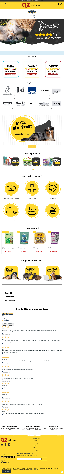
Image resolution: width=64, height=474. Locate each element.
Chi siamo (35, 440)
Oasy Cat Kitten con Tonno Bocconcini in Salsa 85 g (24, 249)
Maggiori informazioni (34, 469)
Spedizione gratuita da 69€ (10, 426)
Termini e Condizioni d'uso (39, 443)
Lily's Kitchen (35, 247)
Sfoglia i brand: (32, 83)
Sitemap (34, 447)
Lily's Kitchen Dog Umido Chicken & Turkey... (39, 249)
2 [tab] (32, 169)
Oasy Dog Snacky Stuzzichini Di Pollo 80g (8, 249)
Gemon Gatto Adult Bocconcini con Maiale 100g (54, 249)
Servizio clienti (53, 426)
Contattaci (35, 445)
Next (60, 163)
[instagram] (2, 444)
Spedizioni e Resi (36, 442)
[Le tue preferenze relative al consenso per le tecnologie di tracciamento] (62, 472)
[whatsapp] (9, 444)
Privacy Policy (36, 450)
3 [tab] (33, 169)
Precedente (4, 325)
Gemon (49, 247)
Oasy (3, 247)
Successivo (11, 325)
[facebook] (5, 444)
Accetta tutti (6, 471)
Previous (4, 163)
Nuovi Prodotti (32, 228)
